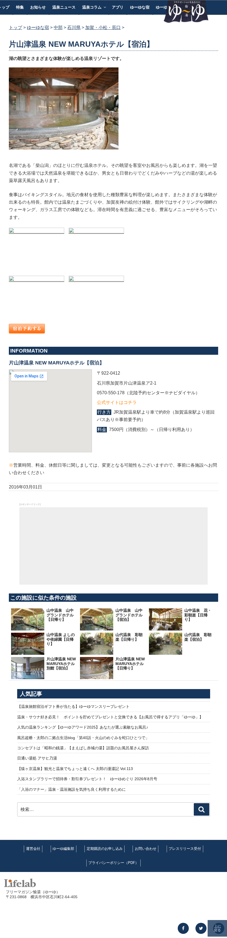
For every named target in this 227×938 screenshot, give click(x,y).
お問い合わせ (145, 849)
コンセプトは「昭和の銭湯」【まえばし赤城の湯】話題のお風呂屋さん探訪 (83, 748)
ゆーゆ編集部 (63, 849)
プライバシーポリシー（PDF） (113, 863)
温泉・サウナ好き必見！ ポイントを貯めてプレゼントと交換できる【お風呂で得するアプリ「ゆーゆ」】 (110, 717)
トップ (15, 27)
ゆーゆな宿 (139, 7)
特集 (20, 7)
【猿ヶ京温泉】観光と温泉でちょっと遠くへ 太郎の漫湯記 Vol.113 (75, 768)
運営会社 (33, 849)
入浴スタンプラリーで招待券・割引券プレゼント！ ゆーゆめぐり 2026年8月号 (87, 779)
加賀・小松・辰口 (103, 27)
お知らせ (38, 7)
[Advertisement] (113, 546)
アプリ (117, 7)
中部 (58, 27)
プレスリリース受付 (185, 849)
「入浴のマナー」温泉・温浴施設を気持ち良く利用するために (71, 789)
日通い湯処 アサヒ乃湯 (37, 758)
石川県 (74, 27)
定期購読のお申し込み (105, 849)
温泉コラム (92, 7)
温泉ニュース (64, 7)
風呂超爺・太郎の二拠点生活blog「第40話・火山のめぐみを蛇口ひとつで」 (83, 737)
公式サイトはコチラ (117, 402)
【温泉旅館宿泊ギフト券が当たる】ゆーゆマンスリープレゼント (73, 706)
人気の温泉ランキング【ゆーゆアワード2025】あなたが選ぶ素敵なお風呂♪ (82, 727)
